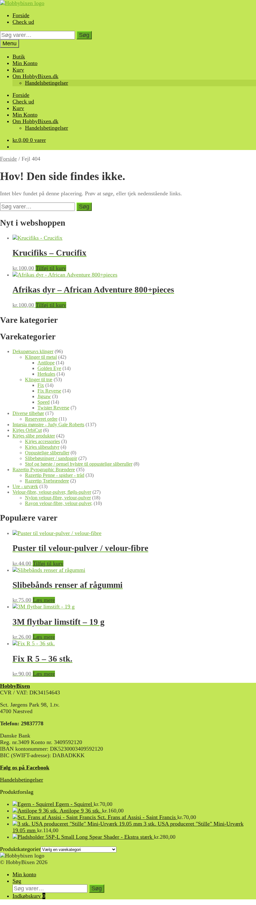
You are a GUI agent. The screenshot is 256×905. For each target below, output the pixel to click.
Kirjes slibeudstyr (42, 447)
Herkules (46, 374)
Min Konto (24, 63)
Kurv (18, 70)
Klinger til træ (38, 379)
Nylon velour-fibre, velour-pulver (58, 497)
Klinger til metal (41, 357)
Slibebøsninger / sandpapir (51, 458)
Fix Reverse (49, 390)
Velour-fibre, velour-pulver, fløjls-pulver (51, 492)
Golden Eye (49, 368)
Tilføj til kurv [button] (51, 268)
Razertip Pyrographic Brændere (43, 469)
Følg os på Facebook (24, 767)
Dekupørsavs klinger (32, 351)
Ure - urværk (25, 486)
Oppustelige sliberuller (47, 452)
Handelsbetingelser (46, 83)
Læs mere (44, 600)
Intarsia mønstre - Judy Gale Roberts (48, 424)
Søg (84, 35)
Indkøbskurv (28, 896)
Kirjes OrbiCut (27, 430)
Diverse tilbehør (28, 413)
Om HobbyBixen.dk (35, 76)
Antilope (46, 362)
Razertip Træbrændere (47, 480)
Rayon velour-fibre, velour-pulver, (58, 503)
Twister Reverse (53, 407)
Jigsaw (44, 396)
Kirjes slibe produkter (33, 435)
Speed (43, 402)
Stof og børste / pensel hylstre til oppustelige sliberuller (78, 464)
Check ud (23, 22)
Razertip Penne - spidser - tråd (54, 475)
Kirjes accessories (42, 441)
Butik (18, 56)
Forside (20, 15)
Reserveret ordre (41, 419)
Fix (40, 385)
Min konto (24, 874)
